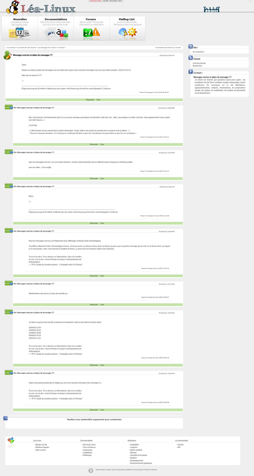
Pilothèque (87, 455)
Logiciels (133, 447)
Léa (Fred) (171, 152)
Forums (181, 445)
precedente (169, 47)
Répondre (90, 100)
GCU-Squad (113, 1)
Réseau (133, 453)
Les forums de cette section (26, 47)
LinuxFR (105, 1)
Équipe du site (41, 445)
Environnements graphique (141, 463)
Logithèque (87, 453)
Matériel (133, 458)
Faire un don (41, 450)
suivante (178, 47)
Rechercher (197, 66)
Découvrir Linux (89, 445)
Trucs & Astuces (89, 447)
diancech (171, 55)
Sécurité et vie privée (138, 455)
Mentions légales (42, 447)
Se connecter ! (198, 52)
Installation (134, 445)
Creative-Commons (150, 469)
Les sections (11, 47)
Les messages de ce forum (46, 47)
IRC (179, 447)
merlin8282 (171, 108)
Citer (98, 100)
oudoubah (171, 231)
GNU (119, 1)
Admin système (136, 450)
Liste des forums (199, 63)
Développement (136, 461)
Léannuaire (87, 450)
